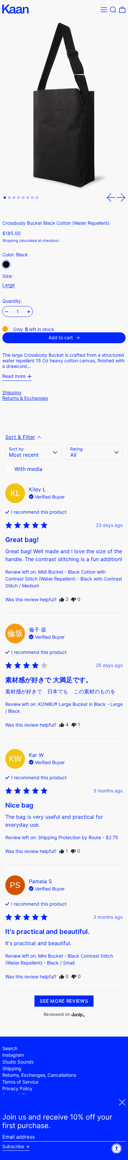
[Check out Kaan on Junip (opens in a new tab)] (77, 1015)
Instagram (13, 1055)
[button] (113, 10)
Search (9, 1048)
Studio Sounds (17, 1062)
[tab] (5, 197)
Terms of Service (20, 1082)
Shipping (10, 240)
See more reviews (64, 1001)
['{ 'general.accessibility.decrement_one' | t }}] (7, 312)
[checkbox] (33, 469)
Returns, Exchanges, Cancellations (39, 1075)
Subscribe (13, 1146)
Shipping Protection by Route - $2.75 (78, 837)
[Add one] (29, 312)
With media (28, 469)
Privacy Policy (17, 1088)
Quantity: (12, 301)
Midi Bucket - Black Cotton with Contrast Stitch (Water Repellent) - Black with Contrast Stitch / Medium (63, 578)
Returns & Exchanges (25, 398)
